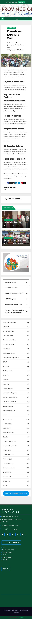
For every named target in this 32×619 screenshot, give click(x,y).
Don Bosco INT (13, 43)
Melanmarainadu (8, 406)
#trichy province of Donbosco (15, 50)
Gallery (4, 554)
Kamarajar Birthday (13, 222)
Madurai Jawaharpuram (10, 393)
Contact (4, 559)
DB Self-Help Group (9, 344)
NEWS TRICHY (7, 419)
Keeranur (6, 379)
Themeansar (16, 612)
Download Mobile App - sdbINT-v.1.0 (16, 493)
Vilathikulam (6, 481)
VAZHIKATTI (7, 476)
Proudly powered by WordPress (11, 610)
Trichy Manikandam (9, 468)
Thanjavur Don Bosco (9, 441)
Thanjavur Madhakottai (10, 446)
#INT (8, 47)
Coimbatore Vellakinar (9, 340)
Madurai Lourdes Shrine (10, 397)
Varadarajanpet (7, 472)
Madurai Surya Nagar (9, 401)
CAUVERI (6, 326)
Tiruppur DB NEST (8, 454)
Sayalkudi (6, 437)
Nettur (5, 415)
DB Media (21, 617)
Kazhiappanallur (8, 371)
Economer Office (7, 557)
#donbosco (20, 45)
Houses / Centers (7, 552)
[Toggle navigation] (17, 19)
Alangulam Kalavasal (9, 322)
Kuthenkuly (6, 384)
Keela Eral (6, 375)
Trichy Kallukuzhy (8, 463)
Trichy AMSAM (7, 459)
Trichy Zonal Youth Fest (15, 240)
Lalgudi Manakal (11, 27)
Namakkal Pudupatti (9, 410)
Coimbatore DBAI (8, 335)
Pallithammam (7, 423)
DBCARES (6, 348)
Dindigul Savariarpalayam (11, 357)
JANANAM (6, 366)
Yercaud (5, 485)
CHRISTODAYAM (8, 331)
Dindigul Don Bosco (9, 353)
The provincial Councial (9, 549)
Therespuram (7, 450)
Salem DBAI (6, 428)
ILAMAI (5, 362)
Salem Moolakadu (8, 432)
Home (4, 547)
